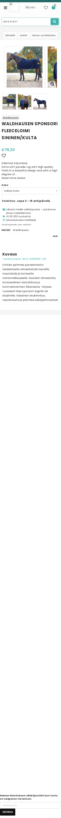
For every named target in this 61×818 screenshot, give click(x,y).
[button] (46, 7)
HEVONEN (10, 35)
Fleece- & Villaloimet (44, 35)
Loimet (23, 35)
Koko (5, 185)
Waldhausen (11, 117)
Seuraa (7, 812)
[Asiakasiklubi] (14, 6)
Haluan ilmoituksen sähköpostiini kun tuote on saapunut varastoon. (29, 797)
